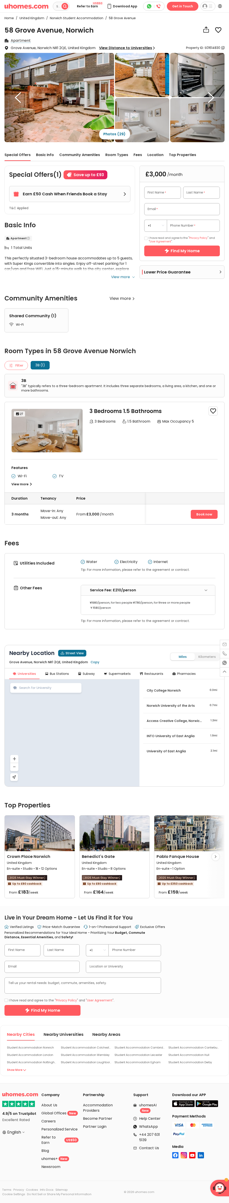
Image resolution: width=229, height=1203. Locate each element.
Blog (45, 1150)
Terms (6, 1190)
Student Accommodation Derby (190, 1062)
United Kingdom (30, 18)
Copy (95, 662)
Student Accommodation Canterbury (193, 1047)
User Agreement (160, 241)
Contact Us (149, 1148)
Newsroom (50, 1166)
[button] (122, 6)
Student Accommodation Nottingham (32, 1062)
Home (9, 18)
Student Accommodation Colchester (86, 1047)
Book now (204, 514)
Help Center (150, 1118)
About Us (49, 1105)
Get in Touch (182, 6)
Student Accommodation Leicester (138, 1055)
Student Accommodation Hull (188, 1055)
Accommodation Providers (98, 1108)
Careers (48, 1121)
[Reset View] (14, 777)
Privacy (18, 1190)
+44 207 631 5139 (149, 1137)
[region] (72, 732)
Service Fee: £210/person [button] (113, 590)
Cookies (32, 1190)
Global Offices (58, 1113)
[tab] (148, 590)
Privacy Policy (198, 238)
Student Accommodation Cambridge (139, 1047)
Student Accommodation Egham (137, 1062)
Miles (183, 657)
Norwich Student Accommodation (75, 18)
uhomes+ (54, 1158)
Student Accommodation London (30, 1055)
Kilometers (207, 657)
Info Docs (46, 1190)
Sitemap (61, 1190)
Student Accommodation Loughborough (86, 1062)
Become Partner (97, 1118)
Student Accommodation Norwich (30, 1047)
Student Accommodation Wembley (85, 1055)
